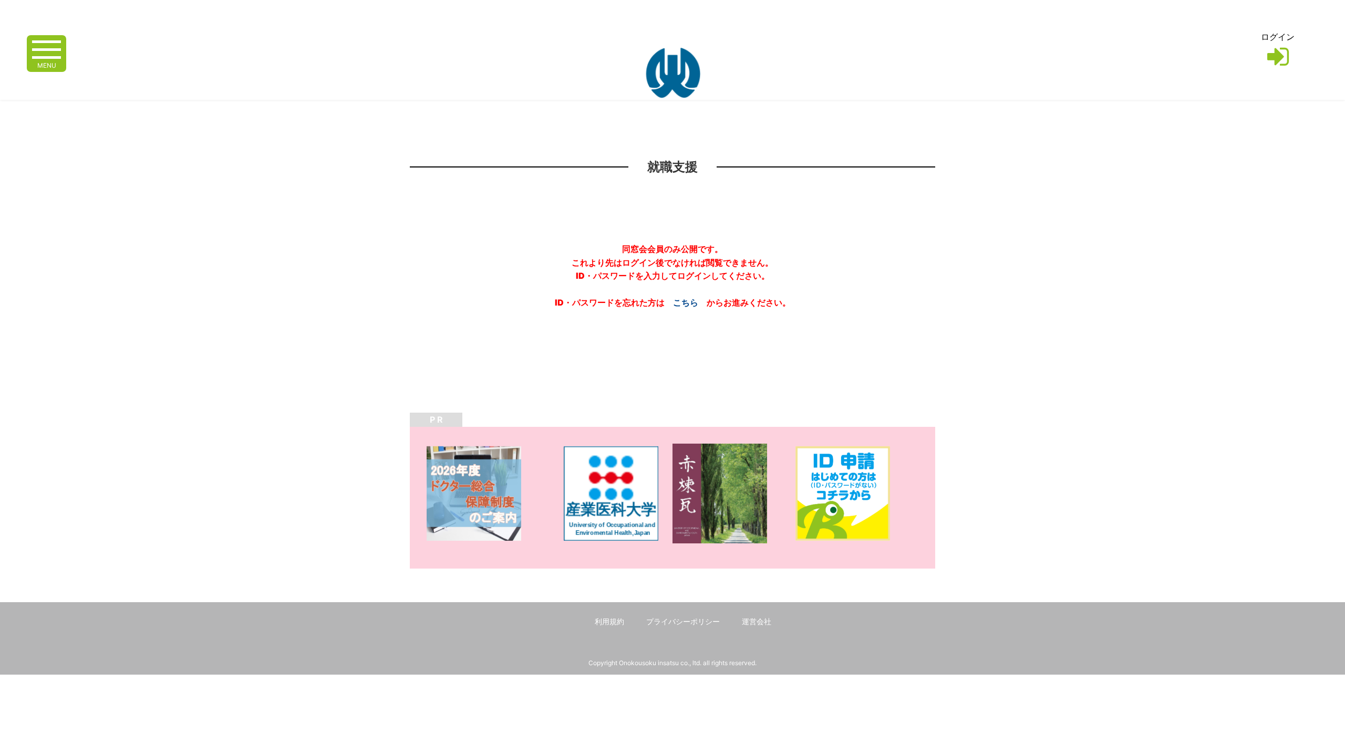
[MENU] (46, 48)
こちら (685, 302)
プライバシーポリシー (683, 621)
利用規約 (609, 621)
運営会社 (756, 621)
